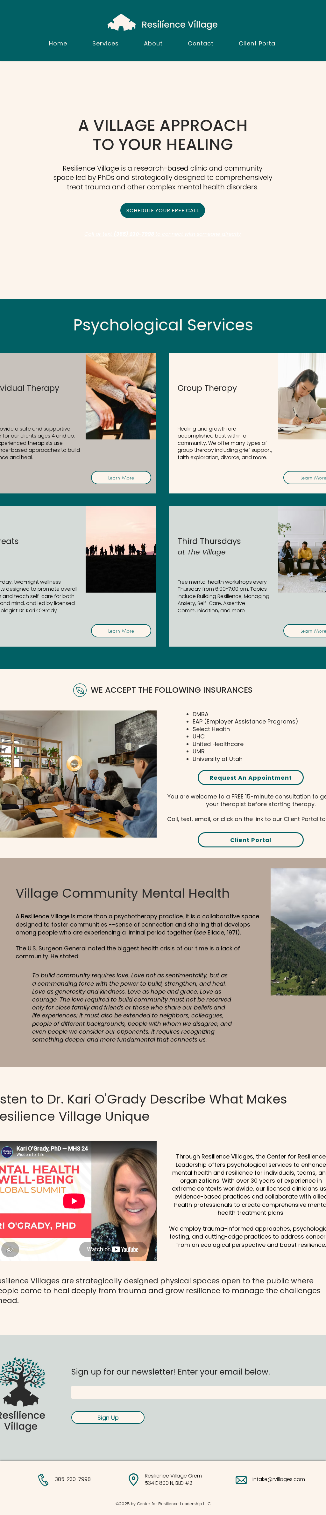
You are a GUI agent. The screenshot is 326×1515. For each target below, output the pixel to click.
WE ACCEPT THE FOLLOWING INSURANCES (172, 690)
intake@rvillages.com (278, 1479)
